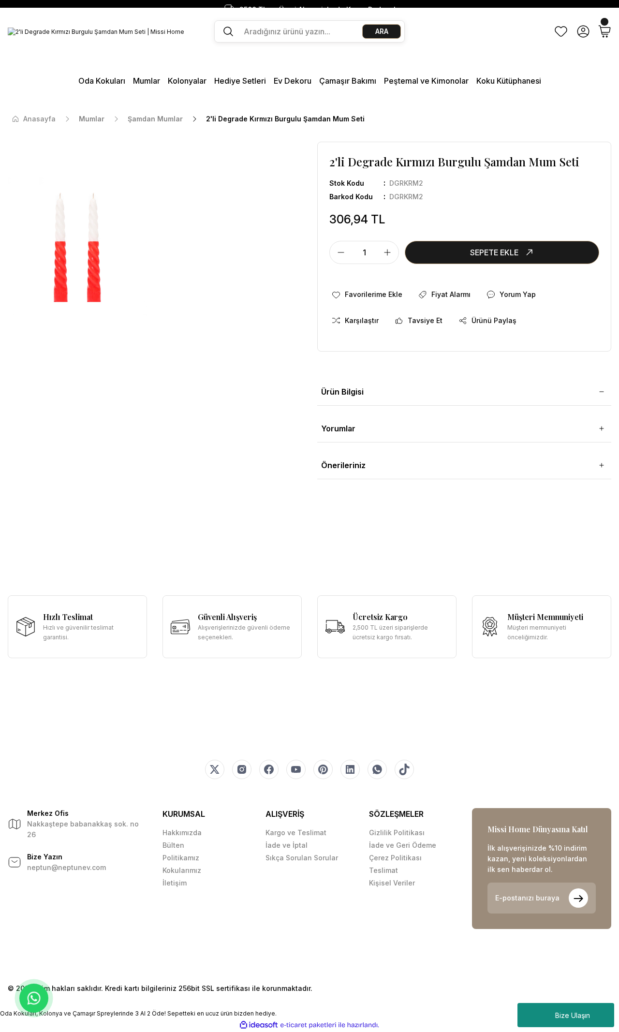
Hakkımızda (182, 832)
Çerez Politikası (395, 858)
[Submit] (578, 898)
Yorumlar (338, 428)
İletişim (174, 883)
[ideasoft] (258, 1025)
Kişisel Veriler (392, 883)
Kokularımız (181, 870)
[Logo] (96, 31)
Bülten (173, 845)
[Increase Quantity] (390, 252)
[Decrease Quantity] (338, 252)
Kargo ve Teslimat (295, 832)
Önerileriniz (343, 465)
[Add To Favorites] (366, 294)
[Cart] (604, 31)
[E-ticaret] (308, 1025)
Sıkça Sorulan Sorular (301, 858)
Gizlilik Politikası (397, 832)
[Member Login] (583, 31)
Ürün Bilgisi (342, 392)
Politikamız (180, 858)
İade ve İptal (286, 845)
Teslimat (383, 870)
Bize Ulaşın (572, 1015)
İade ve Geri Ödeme (402, 845)
